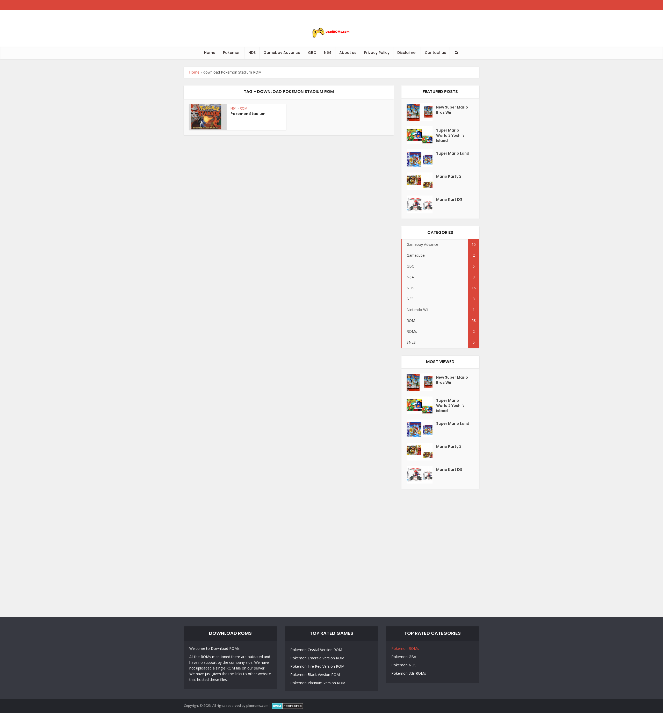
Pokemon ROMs (405, 648)
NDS (252, 52)
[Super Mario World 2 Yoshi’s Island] (421, 135)
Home (209, 52)
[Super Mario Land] (421, 158)
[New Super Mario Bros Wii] (421, 112)
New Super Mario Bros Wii (452, 110)
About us (347, 52)
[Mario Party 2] (421, 181)
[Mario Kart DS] (421, 204)
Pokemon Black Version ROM (315, 674)
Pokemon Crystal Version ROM (316, 649)
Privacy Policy (377, 52)
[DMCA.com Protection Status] (287, 705)
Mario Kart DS (449, 199)
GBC (312, 52)
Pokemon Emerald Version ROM (317, 658)
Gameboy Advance (281, 52)
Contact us (435, 52)
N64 (328, 52)
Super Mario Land (452, 153)
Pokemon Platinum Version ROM (317, 682)
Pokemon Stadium (247, 113)
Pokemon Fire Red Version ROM (317, 666)
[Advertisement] (331, 552)
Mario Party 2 (449, 176)
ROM (243, 108)
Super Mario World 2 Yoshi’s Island (450, 135)
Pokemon (232, 52)
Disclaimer (407, 52)
